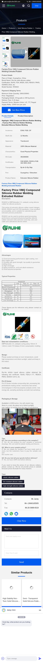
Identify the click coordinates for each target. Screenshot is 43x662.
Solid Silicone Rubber (25, 28)
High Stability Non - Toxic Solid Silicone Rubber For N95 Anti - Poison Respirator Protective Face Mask (11, 600)
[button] (6, 66)
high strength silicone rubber (13, 486)
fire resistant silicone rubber (13, 482)
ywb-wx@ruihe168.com (12, 1)
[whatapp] (11, 513)
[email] (16, 513)
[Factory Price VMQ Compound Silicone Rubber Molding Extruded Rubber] (26, 52)
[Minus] (40, 610)
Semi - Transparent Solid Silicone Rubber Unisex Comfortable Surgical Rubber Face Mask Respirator (31, 600)
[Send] (40, 658)
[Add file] (2, 658)
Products (12, 28)
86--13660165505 (34, 1)
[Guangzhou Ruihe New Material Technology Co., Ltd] (11, 5)
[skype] (6, 513)
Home (4, 28)
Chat (36, 6)
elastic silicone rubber (10, 477)
